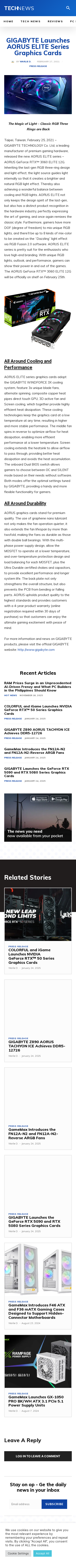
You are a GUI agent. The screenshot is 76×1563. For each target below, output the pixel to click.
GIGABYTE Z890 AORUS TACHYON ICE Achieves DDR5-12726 (37, 731)
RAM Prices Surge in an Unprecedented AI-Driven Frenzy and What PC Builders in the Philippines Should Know (37, 686)
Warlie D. (25, 62)
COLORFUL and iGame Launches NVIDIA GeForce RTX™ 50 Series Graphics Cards (38, 710)
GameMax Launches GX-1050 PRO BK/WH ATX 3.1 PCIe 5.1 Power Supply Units (36, 1401)
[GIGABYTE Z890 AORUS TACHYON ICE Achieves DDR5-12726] (38, 1006)
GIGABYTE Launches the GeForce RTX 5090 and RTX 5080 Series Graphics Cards (36, 772)
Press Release (38, 66)
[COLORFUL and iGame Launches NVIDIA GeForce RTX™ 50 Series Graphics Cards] (38, 914)
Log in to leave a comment (38, 1456)
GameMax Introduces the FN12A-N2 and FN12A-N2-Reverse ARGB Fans (34, 751)
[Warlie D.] (13, 62)
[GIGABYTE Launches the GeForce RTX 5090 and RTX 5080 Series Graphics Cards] (38, 1181)
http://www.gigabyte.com (36, 650)
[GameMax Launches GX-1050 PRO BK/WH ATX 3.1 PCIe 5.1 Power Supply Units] (38, 1361)
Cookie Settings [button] (18, 1553)
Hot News (10, 695)
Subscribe (54, 1504)
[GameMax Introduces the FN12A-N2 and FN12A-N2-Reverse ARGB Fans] (38, 1094)
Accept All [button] (42, 1553)
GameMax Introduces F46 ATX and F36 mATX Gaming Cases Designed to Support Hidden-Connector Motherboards (36, 1311)
